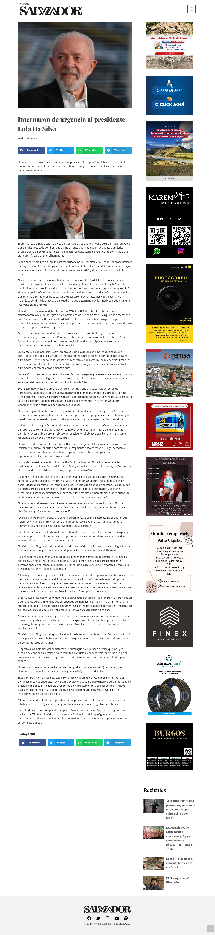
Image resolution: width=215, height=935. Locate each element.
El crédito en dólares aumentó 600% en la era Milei (179, 863)
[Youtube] (117, 918)
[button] (31, 150)
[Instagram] (107, 918)
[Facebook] (89, 918)
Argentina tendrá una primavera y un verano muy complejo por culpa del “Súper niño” (180, 809)
